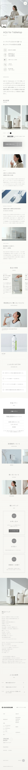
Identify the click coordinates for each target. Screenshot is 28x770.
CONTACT (18, 732)
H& (4, 734)
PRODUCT (5, 719)
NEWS (17, 726)
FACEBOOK (10, 750)
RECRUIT (17, 722)
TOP (4, 713)
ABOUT (17, 713)
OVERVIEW (18, 719)
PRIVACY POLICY (5, 760)
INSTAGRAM (5, 750)
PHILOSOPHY (18, 717)
